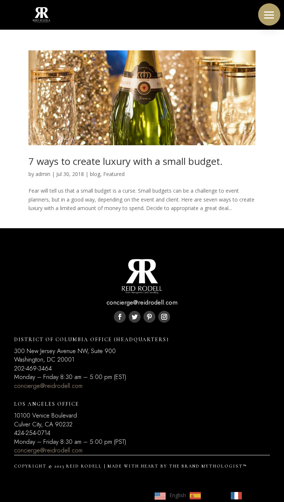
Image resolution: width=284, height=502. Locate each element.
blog (95, 173)
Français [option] (256, 495)
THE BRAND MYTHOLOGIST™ (208, 466)
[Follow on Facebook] (120, 317)
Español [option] (213, 495)
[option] (206, 495)
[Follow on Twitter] (135, 317)
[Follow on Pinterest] (149, 317)
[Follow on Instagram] (164, 317)
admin (43, 173)
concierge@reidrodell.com (48, 385)
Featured (114, 173)
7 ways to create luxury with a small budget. (125, 161)
